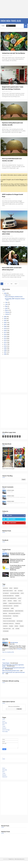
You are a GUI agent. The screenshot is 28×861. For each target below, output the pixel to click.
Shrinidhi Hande (10, 490)
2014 (5, 338)
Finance (15, 600)
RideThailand (19, 621)
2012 (5, 342)
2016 (5, 334)
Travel (3, 726)
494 (11, 283)
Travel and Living (7, 628)
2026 (5, 293)
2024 (5, 318)
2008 (5, 350)
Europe (19, 598)
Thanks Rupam (5, 663)
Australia (20, 590)
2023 (5, 320)
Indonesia (16, 605)
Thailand (22, 626)
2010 (5, 346)
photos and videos (7, 618)
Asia (15, 590)
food (20, 600)
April (6, 308)
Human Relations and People (15, 603)
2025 (5, 316)
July (6, 302)
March (6, 310)
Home (3, 25)
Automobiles (6, 593)
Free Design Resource (19, 859)
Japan (12, 608)
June (6, 304)
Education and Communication (9, 598)
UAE (13, 628)
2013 (5, 340)
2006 (5, 354)
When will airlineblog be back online (10, 670)
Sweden (16, 626)
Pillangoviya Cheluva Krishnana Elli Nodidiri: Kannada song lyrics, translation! (17, 561)
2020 (5, 326)
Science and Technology (8, 623)
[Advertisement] (9, 9)
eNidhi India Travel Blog (11, 20)
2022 (5, 322)
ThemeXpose (11, 859)
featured (10, 600)
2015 (5, 336)
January (7, 314)
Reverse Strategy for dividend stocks (14, 296)
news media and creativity (14, 613)
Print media (5, 731)
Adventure (5, 588)
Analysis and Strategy (8, 590)
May (6, 306)
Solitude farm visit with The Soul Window (13, 53)
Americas (16, 588)
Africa (10, 588)
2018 (5, 330)
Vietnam (17, 628)
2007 (5, 352)
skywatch (5, 626)
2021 (5, 324)
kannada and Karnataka (8, 610)
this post (19, 648)
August (7, 295)
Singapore (17, 623)
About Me (4, 723)
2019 (5, 328)
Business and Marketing (8, 595)
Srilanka (11, 626)
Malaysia (5, 613)
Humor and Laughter (7, 605)
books (22, 593)
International (6, 608)
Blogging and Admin (14, 593)
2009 (5, 348)
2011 (5, 344)
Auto (3, 724)
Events (4, 600)
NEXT (16, 283)
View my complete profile (8, 652)
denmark (17, 595)
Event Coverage (6, 729)
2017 (5, 332)
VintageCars (5, 631)
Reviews (4, 728)
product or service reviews (9, 621)
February (7, 312)
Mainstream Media (19, 610)
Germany (5, 603)
